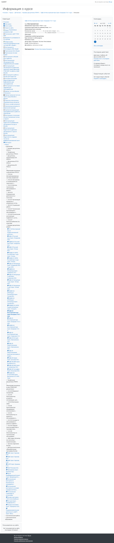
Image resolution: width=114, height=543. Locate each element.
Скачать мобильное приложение (23, 541)
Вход (110, 2)
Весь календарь (98, 45)
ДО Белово (18, 12)
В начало (5, 12)
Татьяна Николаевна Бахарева (43, 49)
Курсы (11, 12)
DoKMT (4, 2)
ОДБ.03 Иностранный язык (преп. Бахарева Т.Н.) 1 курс (56, 12)
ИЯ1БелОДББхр (18, 537)
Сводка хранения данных (21, 539)
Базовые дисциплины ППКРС (30, 12)
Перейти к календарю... (100, 78)
